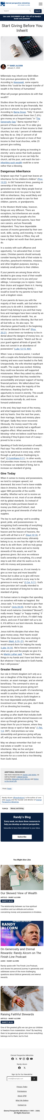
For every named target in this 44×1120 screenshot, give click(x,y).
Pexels (9, 788)
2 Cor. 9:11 (30, 582)
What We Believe (22, 1100)
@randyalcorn (18, 798)
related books (22, 777)
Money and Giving (17, 808)
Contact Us (22, 1105)
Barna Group (20, 112)
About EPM (22, 1096)
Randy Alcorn (16, 66)
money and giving (29, 775)
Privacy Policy (22, 1087)
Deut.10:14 (31, 535)
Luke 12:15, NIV (22, 349)
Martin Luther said (13, 654)
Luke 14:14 (6, 648)
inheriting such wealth (11, 162)
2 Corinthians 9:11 (15, 458)
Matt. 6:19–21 (16, 641)
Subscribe (22, 837)
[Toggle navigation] (40, 4)
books (8, 800)
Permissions (22, 1091)
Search (37, 11)
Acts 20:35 (17, 607)
